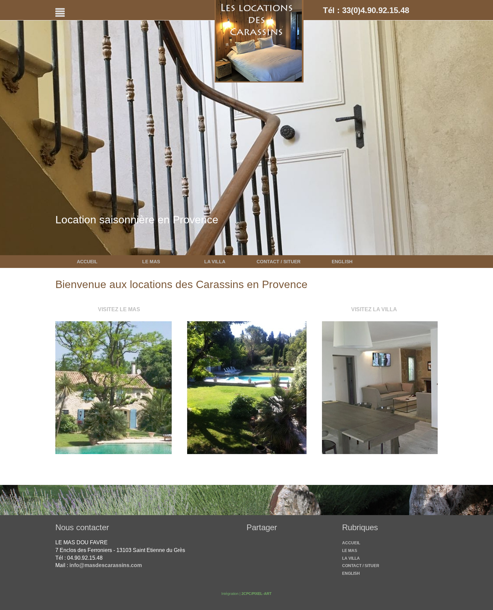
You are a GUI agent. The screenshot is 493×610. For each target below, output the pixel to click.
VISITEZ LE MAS (119, 309)
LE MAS (151, 261)
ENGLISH (342, 261)
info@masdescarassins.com (105, 565)
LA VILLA (214, 261)
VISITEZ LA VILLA (374, 309)
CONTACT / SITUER (278, 261)
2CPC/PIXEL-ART (256, 594)
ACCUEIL (87, 261)
